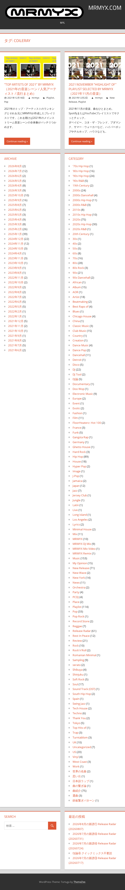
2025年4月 (15, 219)
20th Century (81, 234)
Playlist (50, 97)
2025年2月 (15, 229)
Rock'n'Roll (79, 650)
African (77, 282)
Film (75, 418)
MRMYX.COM (104, 7)
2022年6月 (15, 302)
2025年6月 (15, 210)
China (76, 321)
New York (79, 578)
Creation (78, 340)
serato (77, 665)
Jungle (76, 500)
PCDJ (76, 597)
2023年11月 (15, 258)
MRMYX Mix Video (84, 549)
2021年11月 (15, 326)
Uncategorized (82, 747)
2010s (76, 210)
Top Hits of (79, 728)
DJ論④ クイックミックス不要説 (92, 853)
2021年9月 (15, 336)
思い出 (77, 776)
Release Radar (82, 631)
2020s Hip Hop (82, 224)
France (77, 427)
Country (78, 336)
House (77, 461)
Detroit (77, 360)
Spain (76, 699)
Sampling (78, 660)
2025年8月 (15, 205)
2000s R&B (80, 205)
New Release (81, 568)
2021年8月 (15, 340)
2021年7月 (15, 345)
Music (76, 558)
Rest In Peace (81, 636)
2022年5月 (15, 306)
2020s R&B (80, 229)
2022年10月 (15, 282)
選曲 (75, 795)
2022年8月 (15, 292)
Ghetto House (81, 447)
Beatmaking (80, 302)
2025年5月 (15, 214)
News (76, 582)
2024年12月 (15, 239)
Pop (6, 101)
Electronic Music (83, 394)
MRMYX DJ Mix (82, 544)
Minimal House (82, 529)
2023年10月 (15, 263)
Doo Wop (78, 389)
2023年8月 (15, 273)
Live (75, 510)
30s (75, 239)
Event (76, 403)
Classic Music (81, 326)
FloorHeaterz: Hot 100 (87, 423)
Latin (76, 505)
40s (75, 243)
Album (77, 287)
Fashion (77, 413)
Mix (75, 534)
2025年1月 (15, 234)
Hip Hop (78, 456)
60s (75, 253)
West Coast (80, 762)
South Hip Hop (82, 694)
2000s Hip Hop (82, 200)
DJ (74, 369)
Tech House (80, 708)
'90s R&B (78, 181)
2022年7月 (15, 297)
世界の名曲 (79, 771)
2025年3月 (15, 224)
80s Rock (78, 268)
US (74, 752)
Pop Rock (78, 616)
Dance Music (81, 345)
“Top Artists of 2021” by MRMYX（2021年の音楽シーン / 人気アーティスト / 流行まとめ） (30, 89)
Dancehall (79, 355)
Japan (76, 486)
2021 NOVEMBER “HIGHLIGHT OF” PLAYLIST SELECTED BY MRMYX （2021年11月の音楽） (93, 89)
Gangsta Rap (80, 437)
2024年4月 (15, 253)
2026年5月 (15, 181)
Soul (75, 684)
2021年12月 (15, 321)
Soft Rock (78, 679)
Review (77, 640)
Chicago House (82, 316)
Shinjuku (78, 674)
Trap (75, 732)
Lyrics (76, 524)
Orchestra (79, 587)
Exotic (76, 408)
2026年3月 (15, 190)
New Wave (79, 573)
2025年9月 (15, 200)
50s (75, 248)
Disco (76, 364)
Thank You (79, 718)
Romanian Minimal (84, 655)
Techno (77, 713)
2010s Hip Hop (82, 214)
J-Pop (76, 476)
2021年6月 (15, 350)
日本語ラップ (81, 781)
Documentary (81, 384)
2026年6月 (15, 176)
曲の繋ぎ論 (79, 786)
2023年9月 (15, 268)
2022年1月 (15, 316)
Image (77, 471)
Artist (76, 297)
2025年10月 (15, 195)
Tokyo (76, 723)
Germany (78, 442)
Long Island (80, 515)
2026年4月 (15, 185)
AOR (75, 292)
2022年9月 (15, 287)
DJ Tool (77, 374)
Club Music (79, 331)
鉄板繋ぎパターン (84, 800)
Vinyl (76, 757)
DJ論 (75, 379)
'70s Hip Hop (81, 166)
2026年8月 (15, 166)
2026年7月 (15, 171)
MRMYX (78, 539)
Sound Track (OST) (84, 689)
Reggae (77, 626)
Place (76, 602)
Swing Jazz (79, 703)
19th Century (81, 185)
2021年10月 (15, 331)
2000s (76, 190)
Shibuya (78, 669)
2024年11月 (15, 243)
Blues (76, 311)
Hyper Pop (79, 466)
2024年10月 (15, 248)
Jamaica (77, 481)
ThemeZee (79, 881)
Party (76, 592)
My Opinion (80, 563)
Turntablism (80, 737)
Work (76, 766)
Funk (76, 432)
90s (75, 273)
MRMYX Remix (82, 553)
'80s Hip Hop (81, 171)
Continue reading (16, 141)
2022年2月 (15, 311)
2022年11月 (15, 277)
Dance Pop (79, 350)
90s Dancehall (81, 277)
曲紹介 (77, 791)
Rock (76, 645)
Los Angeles (80, 519)
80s (75, 263)
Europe (77, 398)
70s (75, 258)
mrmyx (35, 97)
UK (74, 742)
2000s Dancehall (83, 195)
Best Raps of (80, 306)
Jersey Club (80, 495)
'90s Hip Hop (81, 176)
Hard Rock (79, 452)
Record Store (81, 621)
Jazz (75, 490)
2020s (76, 219)
